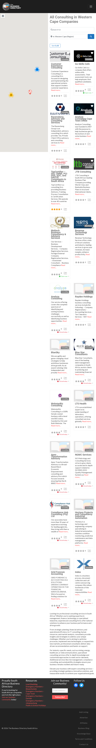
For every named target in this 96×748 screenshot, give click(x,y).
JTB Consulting (83, 171)
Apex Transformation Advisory (59, 456)
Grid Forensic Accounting (58, 573)
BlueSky (55, 352)
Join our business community (8, 698)
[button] (30, 92)
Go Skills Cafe (82, 64)
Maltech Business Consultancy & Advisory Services (58, 234)
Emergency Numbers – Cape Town (35, 692)
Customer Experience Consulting (57, 66)
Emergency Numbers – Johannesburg (35, 702)
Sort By (54, 46)
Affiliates (83, 723)
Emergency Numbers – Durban (35, 697)
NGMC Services (83, 454)
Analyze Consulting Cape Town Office (83, 118)
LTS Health (80, 403)
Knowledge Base (83, 733)
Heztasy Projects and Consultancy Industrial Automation (84, 515)
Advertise (84, 717)
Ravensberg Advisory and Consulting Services (58, 119)
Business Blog (83, 728)
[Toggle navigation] (91, 6)
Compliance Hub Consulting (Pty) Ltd (59, 514)
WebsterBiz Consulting (57, 404)
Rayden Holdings (84, 296)
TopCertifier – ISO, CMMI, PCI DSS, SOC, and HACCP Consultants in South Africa (59, 176)
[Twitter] (81, 685)
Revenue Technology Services (81, 232)
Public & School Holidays (36, 705)
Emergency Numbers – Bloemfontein (35, 687)
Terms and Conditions (83, 739)
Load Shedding (31, 684)
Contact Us (83, 744)
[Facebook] (76, 685)
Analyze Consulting (56, 297)
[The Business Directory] (11, 6)
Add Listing (83, 712)
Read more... (56, 90)
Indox (78, 572)
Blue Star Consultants (81, 353)
